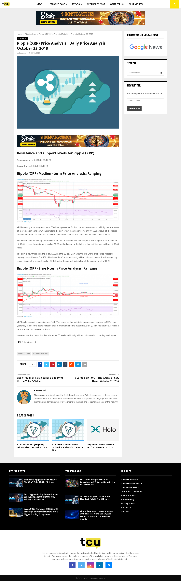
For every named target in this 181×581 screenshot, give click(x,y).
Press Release (57, 4)
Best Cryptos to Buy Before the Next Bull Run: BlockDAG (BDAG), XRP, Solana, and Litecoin (41, 497)
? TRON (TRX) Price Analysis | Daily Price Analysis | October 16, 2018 (67, 447)
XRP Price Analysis (40, 353)
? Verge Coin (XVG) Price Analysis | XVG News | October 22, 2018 (97, 380)
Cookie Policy (127, 499)
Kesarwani (23, 53)
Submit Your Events (130, 487)
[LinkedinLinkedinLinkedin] (99, 565)
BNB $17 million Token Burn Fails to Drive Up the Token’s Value (40, 380)
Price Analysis (22, 38)
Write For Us (117, 4)
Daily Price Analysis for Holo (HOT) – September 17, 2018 (100, 446)
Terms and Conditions (131, 491)
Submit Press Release (131, 483)
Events (76, 4)
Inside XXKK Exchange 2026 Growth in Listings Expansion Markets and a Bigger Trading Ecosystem (41, 512)
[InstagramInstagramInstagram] (90, 565)
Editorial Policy (128, 495)
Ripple (20, 353)
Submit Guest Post (129, 480)
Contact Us (126, 507)
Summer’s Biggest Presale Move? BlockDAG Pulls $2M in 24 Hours (40, 481)
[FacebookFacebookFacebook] (72, 565)
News (39, 4)
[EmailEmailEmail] (108, 565)
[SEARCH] (161, 73)
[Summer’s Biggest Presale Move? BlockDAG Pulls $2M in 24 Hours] (16, 482)
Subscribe (134, 108)
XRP (28, 353)
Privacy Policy (127, 503)
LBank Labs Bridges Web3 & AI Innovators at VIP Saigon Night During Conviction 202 (97, 482)
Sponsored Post (96, 4)
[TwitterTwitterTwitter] (81, 565)
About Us (125, 511)
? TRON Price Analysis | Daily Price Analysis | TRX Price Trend (32, 446)
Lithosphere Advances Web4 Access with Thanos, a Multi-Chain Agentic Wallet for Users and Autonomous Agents (96, 515)
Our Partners (136, 4)
